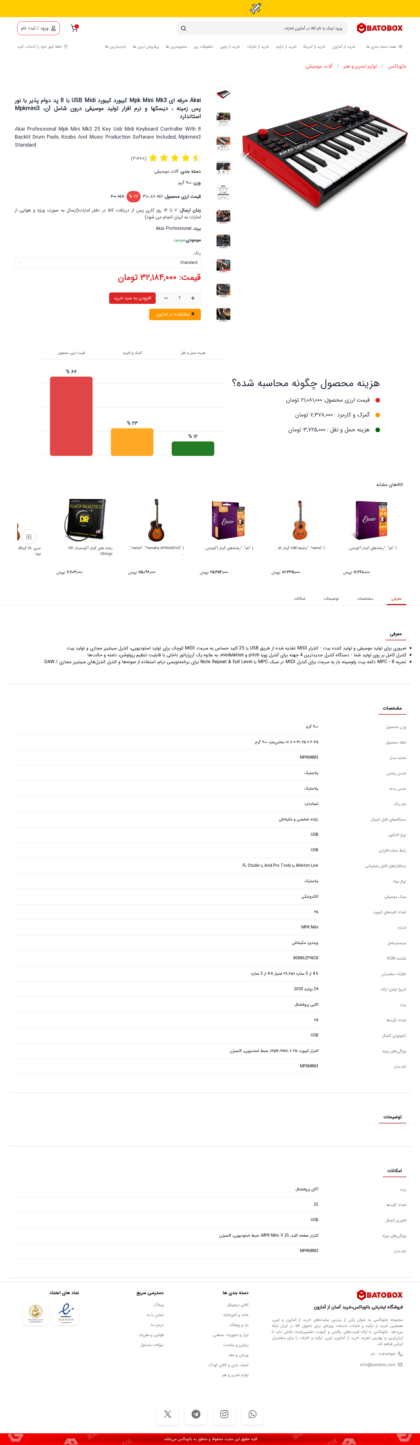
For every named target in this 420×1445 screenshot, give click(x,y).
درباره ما (157, 1325)
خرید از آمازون (343, 47)
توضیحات (331, 598)
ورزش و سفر (239, 1355)
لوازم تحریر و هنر (360, 66)
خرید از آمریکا (314, 47)
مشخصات (365, 598)
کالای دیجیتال (238, 1305)
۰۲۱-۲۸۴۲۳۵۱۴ (382, 1355)
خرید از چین (230, 47)
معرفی (396, 598)
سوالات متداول (152, 1345)
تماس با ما (155, 1315)
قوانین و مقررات (151, 1335)
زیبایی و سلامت (236, 1345)
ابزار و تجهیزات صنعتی (231, 1335)
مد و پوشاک (239, 1325)
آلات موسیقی (318, 66)
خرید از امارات (258, 47)
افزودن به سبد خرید (132, 298)
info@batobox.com (377, 1365)
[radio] (153, 159)
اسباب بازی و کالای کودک (229, 1365)
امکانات (299, 598)
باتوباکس (397, 66)
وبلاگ (159, 1305)
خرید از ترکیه (286, 47)
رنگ (197, 253)
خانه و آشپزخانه (236, 1315)
